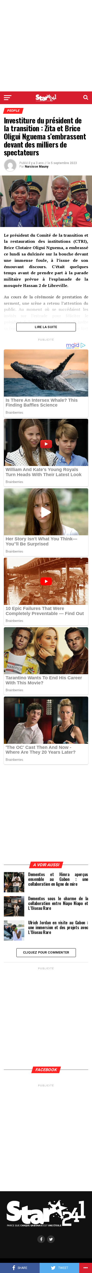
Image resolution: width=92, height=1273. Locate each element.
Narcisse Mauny (36, 166)
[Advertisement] (46, 45)
